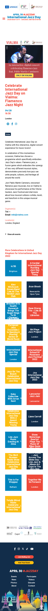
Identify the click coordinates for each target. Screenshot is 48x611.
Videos (32, 580)
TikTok (27, 549)
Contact (31, 586)
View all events (13, 234)
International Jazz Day (24, 17)
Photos (14, 583)
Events (14, 577)
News (14, 580)
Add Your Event (24, 563)
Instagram (19, 549)
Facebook (15, 549)
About (13, 586)
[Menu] (4, 19)
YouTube (32, 549)
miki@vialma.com (19, 215)
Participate (31, 577)
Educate (31, 583)
